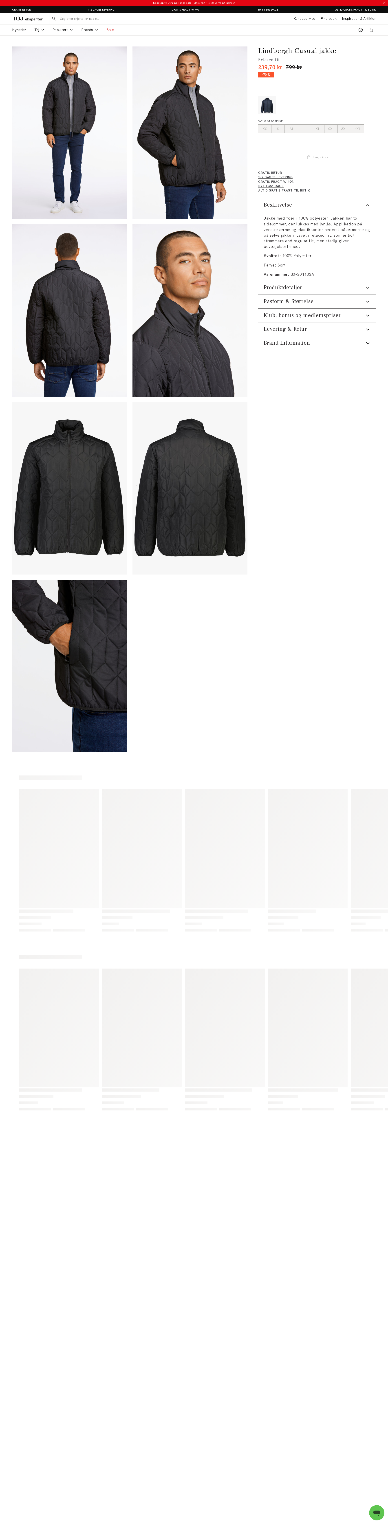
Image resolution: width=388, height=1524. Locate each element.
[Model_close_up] (189, 310)
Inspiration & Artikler (359, 18)
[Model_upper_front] (189, 132)
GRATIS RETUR (21, 9)
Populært (60, 29)
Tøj (36, 29)
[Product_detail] (69, 666)
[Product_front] (69, 488)
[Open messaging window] (376, 1512)
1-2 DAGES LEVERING (101, 9)
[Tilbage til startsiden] (28, 18)
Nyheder (19, 29)
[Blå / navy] (267, 105)
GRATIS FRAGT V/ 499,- (186, 9)
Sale (110, 29)
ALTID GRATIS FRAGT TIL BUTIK (355, 9)
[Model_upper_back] (69, 310)
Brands (87, 29)
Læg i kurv (320, 157)
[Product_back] (189, 488)
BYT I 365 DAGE (268, 9)
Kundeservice (304, 18)
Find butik (329, 18)
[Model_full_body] (69, 132)
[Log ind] (360, 30)
